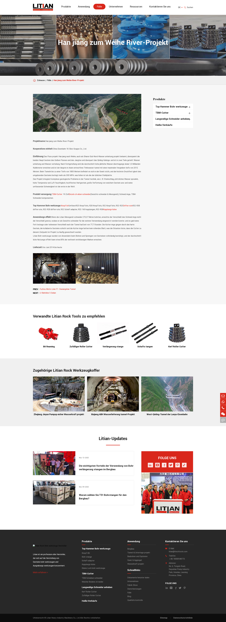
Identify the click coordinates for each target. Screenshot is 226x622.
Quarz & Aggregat (134, 560)
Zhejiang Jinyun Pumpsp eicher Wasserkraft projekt (59, 414)
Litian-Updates (113, 438)
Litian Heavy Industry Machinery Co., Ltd (63, 618)
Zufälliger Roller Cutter (81, 346)
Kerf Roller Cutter (177, 346)
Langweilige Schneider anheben (172, 118)
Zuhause (41, 80)
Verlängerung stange (113, 346)
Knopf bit (65, 206)
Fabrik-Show (132, 585)
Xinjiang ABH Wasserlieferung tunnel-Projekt (113, 414)
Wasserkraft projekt (135, 564)
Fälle (99, 6)
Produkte (66, 6)
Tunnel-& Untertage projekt (138, 553)
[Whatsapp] (223, 402)
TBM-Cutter (57, 194)
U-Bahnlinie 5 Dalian (48, 293)
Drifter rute (128, 206)
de (179, 7)
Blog (129, 596)
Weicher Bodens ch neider (92, 582)
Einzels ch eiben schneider (79, 194)
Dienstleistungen (134, 589)
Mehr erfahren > (40, 572)
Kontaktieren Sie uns (160, 6)
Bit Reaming (49, 346)
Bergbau (130, 549)
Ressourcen (136, 6)
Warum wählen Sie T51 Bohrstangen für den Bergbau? (103, 497)
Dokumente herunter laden (138, 577)
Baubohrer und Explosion (137, 556)
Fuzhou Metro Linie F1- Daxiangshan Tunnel (58, 289)
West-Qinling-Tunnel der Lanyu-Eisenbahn (167, 414)
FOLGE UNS (170, 583)
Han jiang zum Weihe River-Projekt (69, 80)
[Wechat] (223, 414)
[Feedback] (223, 420)
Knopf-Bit (86, 553)
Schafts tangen (145, 346)
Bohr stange (87, 557)
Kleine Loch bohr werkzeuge (93, 568)
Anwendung (84, 6)
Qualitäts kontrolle (135, 600)
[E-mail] (223, 396)
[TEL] (223, 408)
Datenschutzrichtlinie (183, 618)
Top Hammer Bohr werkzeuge (171, 106)
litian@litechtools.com (178, 551)
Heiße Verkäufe (163, 125)
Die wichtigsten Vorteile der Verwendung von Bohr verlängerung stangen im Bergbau (106, 467)
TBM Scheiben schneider (92, 578)
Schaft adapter (88, 561)
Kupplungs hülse (110, 209)
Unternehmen (116, 6)
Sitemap (163, 618)
